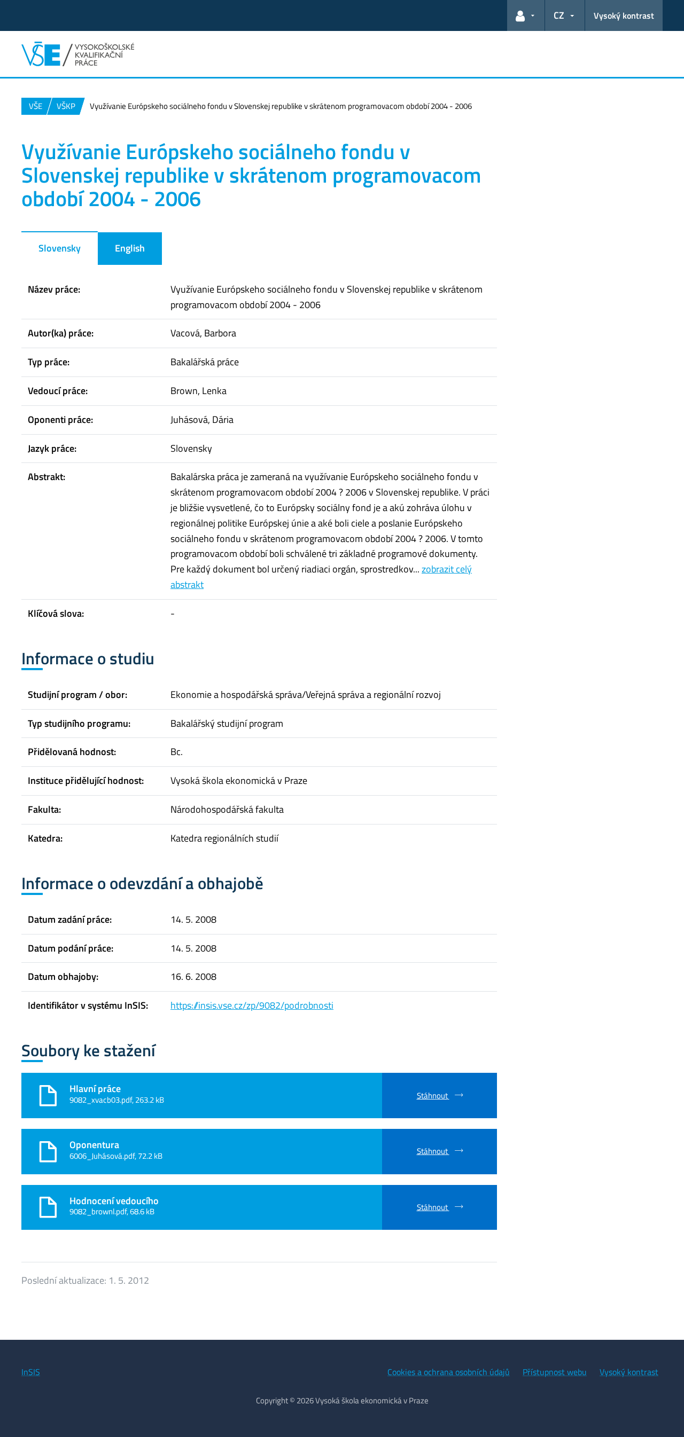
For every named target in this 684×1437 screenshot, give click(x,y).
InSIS (30, 1371)
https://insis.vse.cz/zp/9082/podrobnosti (251, 1005)
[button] (526, 15)
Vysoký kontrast (624, 15)
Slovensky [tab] (59, 248)
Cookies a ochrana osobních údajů (448, 1371)
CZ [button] (559, 15)
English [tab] (130, 248)
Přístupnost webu (555, 1371)
